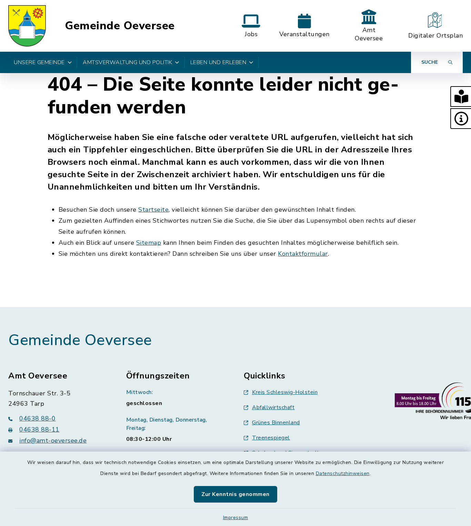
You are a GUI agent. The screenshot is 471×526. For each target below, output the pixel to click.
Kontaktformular (303, 254)
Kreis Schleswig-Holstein (285, 392)
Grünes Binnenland (276, 422)
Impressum (235, 517)
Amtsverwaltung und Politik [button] (127, 62)
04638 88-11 (39, 429)
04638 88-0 (37, 418)
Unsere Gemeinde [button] (39, 62)
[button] (460, 96)
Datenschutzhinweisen (343, 473)
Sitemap (148, 243)
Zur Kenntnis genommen (235, 494)
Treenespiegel (271, 438)
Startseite (153, 209)
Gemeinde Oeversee (120, 25)
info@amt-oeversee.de (53, 440)
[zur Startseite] (27, 25)
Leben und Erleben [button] (218, 62)
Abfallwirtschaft (273, 407)
